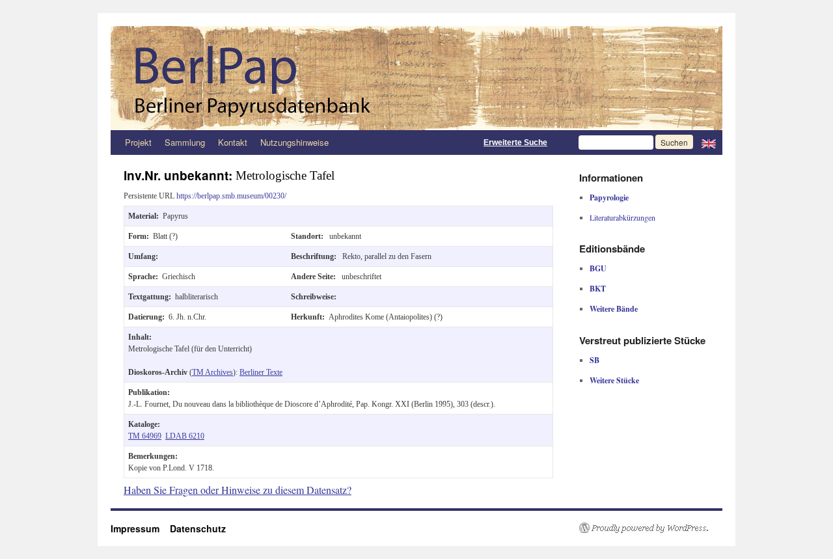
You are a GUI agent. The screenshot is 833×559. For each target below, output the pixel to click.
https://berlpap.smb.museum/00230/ (231, 195)
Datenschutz (198, 528)
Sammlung (185, 142)
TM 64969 (144, 436)
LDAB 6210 (184, 436)
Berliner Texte (260, 372)
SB (594, 360)
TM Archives (212, 372)
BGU (598, 268)
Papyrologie (609, 197)
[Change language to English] (708, 142)
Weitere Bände (614, 308)
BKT (598, 288)
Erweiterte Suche (515, 142)
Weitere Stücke (614, 380)
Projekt (138, 142)
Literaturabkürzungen (622, 217)
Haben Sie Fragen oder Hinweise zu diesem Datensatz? (237, 490)
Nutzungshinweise (294, 142)
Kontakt (232, 142)
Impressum (140, 528)
